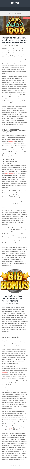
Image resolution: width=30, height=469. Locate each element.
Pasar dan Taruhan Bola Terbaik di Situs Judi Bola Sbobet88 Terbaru (12, 298)
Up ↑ (20, 465)
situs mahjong (8, 428)
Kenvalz (15, 3)
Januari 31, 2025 (6, 45)
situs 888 (4, 372)
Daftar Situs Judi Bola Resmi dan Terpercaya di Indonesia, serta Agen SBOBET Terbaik (14, 40)
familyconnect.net (9, 173)
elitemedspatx (11, 141)
